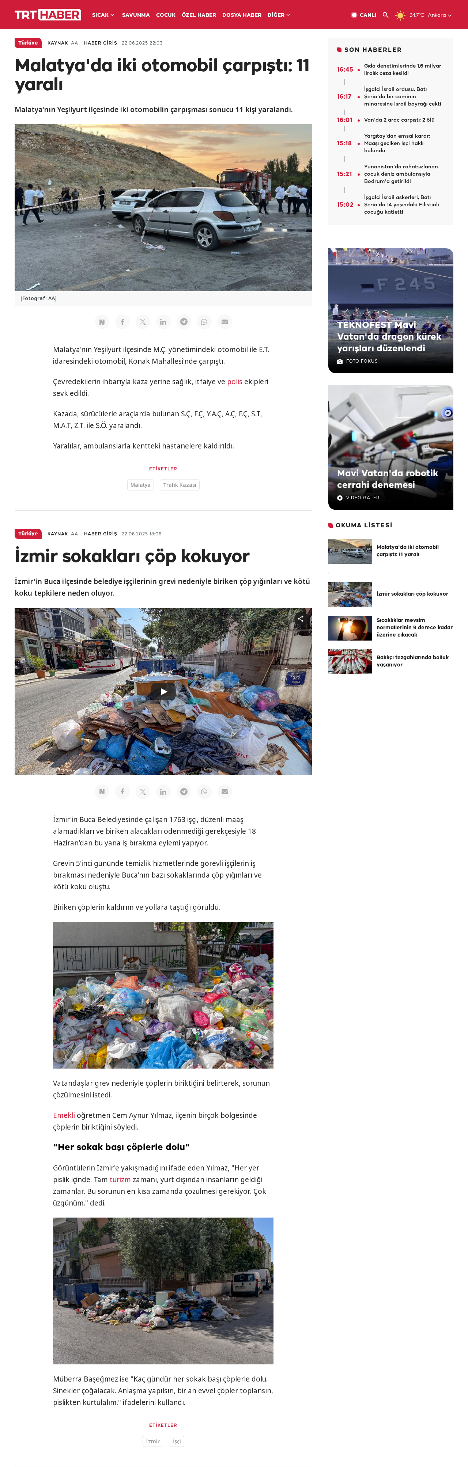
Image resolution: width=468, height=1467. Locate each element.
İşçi (176, 1441)
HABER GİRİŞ (100, 43)
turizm (120, 1179)
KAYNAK (58, 43)
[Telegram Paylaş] (184, 321)
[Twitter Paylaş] (143, 321)
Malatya (141, 484)
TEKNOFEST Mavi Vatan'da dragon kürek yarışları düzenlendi (389, 337)
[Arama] (388, 15)
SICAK (100, 15)
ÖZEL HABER (199, 15)
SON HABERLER (373, 50)
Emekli (64, 1115)
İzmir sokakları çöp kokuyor (412, 594)
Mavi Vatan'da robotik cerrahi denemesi (387, 479)
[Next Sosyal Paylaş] (102, 321)
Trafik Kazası (179, 484)
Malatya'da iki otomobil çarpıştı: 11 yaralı (408, 551)
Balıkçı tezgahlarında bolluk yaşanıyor (413, 661)
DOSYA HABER (241, 15)
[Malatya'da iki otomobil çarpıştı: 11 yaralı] (350, 551)
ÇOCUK (166, 15)
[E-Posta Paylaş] (225, 321)
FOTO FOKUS (362, 361)
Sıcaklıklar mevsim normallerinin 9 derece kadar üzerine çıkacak (415, 628)
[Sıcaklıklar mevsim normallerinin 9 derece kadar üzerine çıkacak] (350, 628)
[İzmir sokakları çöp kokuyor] (350, 594)
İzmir (153, 1441)
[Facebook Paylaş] (122, 321)
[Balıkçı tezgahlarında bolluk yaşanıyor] (350, 661)
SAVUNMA (136, 15)
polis (234, 381)
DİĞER (276, 15)
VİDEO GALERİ (363, 498)
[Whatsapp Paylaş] (204, 321)
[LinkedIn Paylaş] (163, 321)
